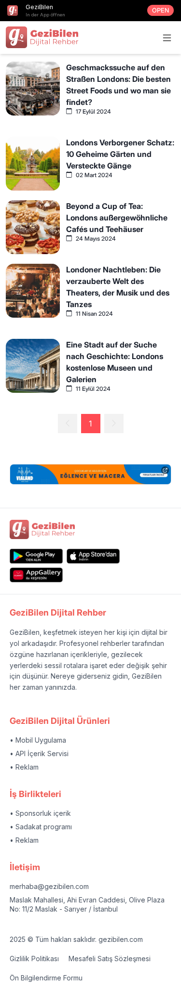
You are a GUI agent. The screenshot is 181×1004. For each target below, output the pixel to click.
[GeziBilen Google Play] (36, 556)
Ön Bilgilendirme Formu (46, 978)
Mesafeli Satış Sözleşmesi (110, 958)
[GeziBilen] (42, 37)
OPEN (160, 10)
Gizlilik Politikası (34, 958)
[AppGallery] (36, 574)
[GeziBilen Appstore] (93, 556)
